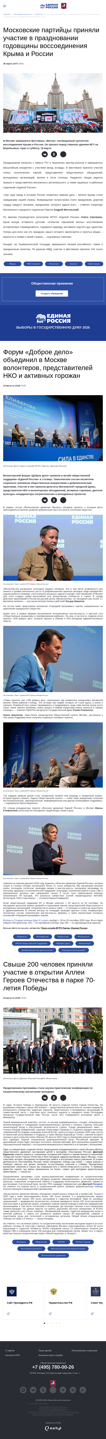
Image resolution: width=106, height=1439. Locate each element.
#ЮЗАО (61, 1242)
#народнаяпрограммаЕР (73, 950)
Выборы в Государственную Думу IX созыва (26, 920)
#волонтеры (84, 943)
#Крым (12, 264)
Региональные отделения (84, 1350)
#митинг (74, 264)
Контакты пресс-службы (51, 1355)
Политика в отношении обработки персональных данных (53, 1412)
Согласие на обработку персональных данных (53, 1414)
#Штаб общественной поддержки (31, 943)
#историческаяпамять (31, 1249)
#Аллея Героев (83, 1242)
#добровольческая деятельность (37, 950)
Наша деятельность (23, 14)
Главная (6, 14)
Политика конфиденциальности (53, 1409)
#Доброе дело (63, 943)
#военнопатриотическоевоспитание (68, 1249)
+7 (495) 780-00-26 (53, 1367)
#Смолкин (54, 264)
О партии (9, 1350)
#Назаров (21, 1242)
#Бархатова (41, 1242)
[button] (44, 1323)
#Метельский (33, 264)
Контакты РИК (12, 1355)
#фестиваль (94, 264)
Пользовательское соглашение (53, 1407)
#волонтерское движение (53, 1255)
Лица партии (45, 1350)
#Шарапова (63, 937)
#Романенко (83, 937)
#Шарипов (22, 937)
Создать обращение (52, 293)
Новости (39, 14)
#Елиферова (42, 937)
